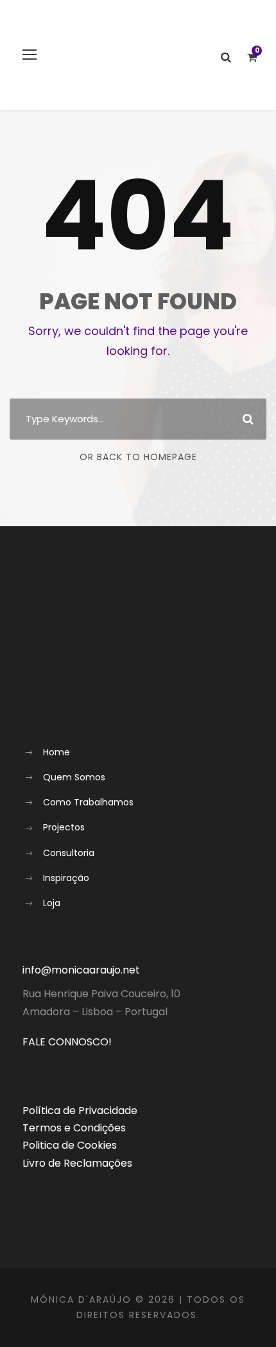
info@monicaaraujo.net (81, 970)
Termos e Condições (74, 1127)
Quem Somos (74, 777)
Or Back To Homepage (138, 456)
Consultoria (68, 852)
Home (56, 752)
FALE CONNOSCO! (67, 1041)
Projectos (64, 827)
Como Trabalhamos (88, 802)
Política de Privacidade (79, 1110)
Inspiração (66, 877)
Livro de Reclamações (77, 1163)
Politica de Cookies (69, 1145)
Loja (51, 903)
